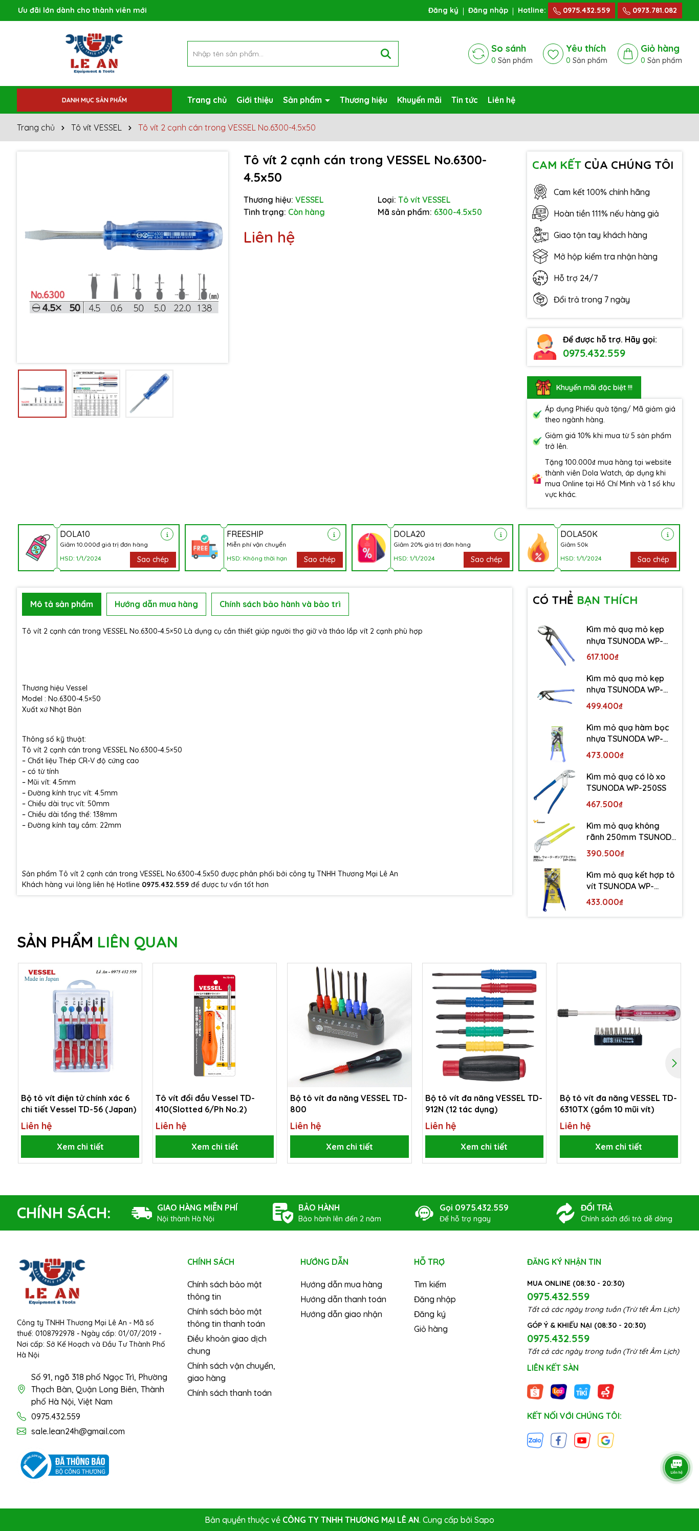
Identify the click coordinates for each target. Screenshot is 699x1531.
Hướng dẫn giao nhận (341, 1314)
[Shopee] (535, 1391)
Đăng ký (443, 10)
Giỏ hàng (431, 1329)
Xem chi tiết (80, 1146)
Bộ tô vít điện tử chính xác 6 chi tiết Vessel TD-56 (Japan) (78, 1103)
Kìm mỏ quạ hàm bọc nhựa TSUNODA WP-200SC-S (627, 733)
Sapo (484, 1520)
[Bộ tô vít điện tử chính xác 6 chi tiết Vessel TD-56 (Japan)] (80, 1025)
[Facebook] (559, 1439)
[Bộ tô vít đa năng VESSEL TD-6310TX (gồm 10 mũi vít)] (619, 1025)
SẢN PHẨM (97, 942)
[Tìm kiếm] (386, 54)
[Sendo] (606, 1391)
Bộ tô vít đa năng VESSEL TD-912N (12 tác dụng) (483, 1103)
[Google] (606, 1439)
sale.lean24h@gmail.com (78, 1431)
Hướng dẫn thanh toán (343, 1299)
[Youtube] (582, 1439)
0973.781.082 (653, 10)
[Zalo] (535, 1439)
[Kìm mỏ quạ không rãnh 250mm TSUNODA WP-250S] (555, 841)
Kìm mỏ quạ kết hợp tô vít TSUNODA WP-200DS (630, 881)
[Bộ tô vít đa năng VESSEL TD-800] (349, 1025)
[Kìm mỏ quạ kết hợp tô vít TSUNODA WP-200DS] (555, 890)
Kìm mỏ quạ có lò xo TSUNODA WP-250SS (626, 782)
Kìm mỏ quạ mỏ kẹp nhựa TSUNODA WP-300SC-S (625, 635)
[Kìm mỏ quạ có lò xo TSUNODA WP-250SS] (555, 792)
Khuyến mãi (419, 100)
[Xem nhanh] (130, 1010)
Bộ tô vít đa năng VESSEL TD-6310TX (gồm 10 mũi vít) (618, 1103)
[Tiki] (582, 1391)
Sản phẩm (303, 100)
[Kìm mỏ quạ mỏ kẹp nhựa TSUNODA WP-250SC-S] (555, 694)
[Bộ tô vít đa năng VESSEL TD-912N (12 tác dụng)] (484, 1025)
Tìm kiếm (430, 1284)
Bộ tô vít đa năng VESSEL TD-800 (348, 1103)
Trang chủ (207, 100)
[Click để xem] (122, 257)
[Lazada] (559, 1391)
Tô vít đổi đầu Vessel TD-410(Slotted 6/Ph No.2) (205, 1103)
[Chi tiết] (167, 534)
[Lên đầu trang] (677, 1439)
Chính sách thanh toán (229, 1393)
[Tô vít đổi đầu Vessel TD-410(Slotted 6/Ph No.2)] (214, 1025)
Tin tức (464, 100)
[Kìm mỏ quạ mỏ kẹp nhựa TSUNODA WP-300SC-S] (555, 644)
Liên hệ (501, 100)
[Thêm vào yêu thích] (130, 974)
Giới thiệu (254, 100)
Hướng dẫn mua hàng (341, 1284)
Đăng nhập (488, 10)
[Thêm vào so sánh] (130, 992)
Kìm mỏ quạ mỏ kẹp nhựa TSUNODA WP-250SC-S (625, 684)
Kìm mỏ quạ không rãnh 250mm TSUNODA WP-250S (631, 832)
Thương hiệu (363, 100)
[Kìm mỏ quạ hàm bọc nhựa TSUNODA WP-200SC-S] (555, 743)
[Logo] (94, 52)
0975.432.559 (585, 10)
